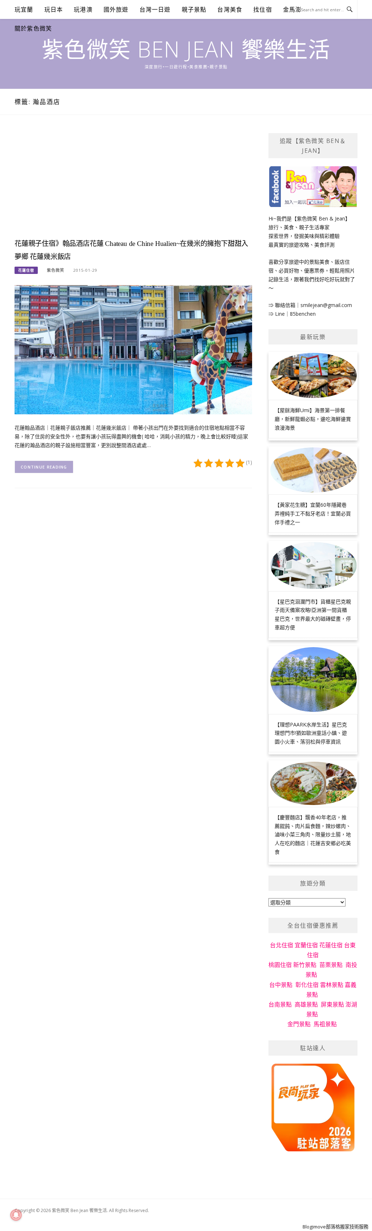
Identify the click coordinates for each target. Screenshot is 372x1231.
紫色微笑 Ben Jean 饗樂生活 (186, 49)
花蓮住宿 (26, 270)
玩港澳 (83, 9)
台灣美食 (229, 9)
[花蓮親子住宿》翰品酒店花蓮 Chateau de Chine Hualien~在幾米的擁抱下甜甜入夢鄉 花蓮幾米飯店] (133, 349)
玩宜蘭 (24, 9)
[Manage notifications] (16, 1215)
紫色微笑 (55, 270)
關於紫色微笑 (33, 28)
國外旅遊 (116, 9)
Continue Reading (44, 467)
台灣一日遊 (155, 9)
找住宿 (262, 9)
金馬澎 (292, 9)
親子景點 (194, 9)
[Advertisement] (133, 184)
